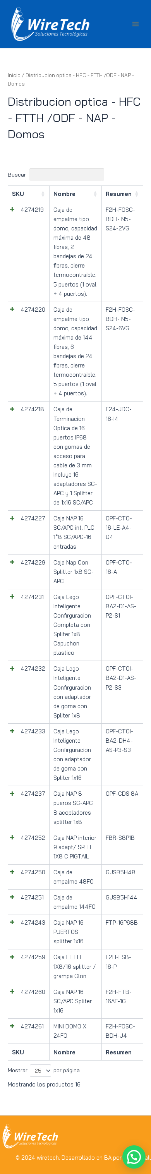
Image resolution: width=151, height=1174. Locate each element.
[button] (134, 1157)
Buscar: (17, 174)
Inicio (14, 75)
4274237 (33, 793)
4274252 (33, 837)
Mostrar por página (44, 1070)
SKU (18, 193)
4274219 (32, 209)
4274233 (33, 731)
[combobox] (40, 1070)
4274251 (32, 897)
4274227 (33, 518)
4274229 (33, 562)
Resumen (119, 193)
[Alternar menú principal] (135, 24)
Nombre (64, 193)
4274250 (33, 872)
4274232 (33, 668)
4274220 (33, 309)
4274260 (33, 991)
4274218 (32, 409)
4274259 (33, 957)
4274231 (32, 597)
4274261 (32, 1026)
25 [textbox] (38, 1070)
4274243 (33, 922)
